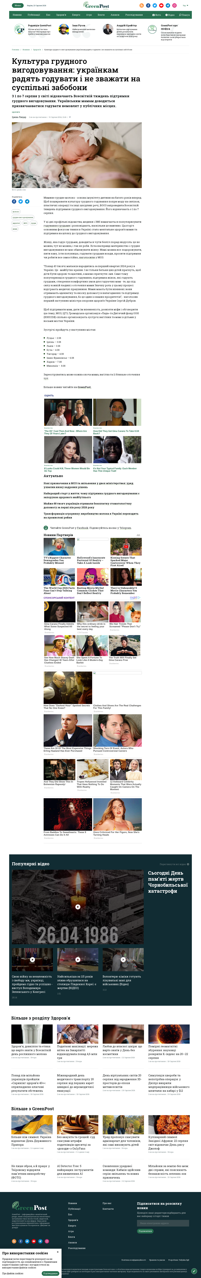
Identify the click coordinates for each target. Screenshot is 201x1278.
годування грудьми (57, 225)
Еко (48, 14)
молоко (16, 212)
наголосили (87, 257)
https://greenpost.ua (165, 1269)
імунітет (16, 223)
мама (15, 229)
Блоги (101, 14)
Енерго (76, 14)
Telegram (125, 527)
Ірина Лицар (19, 117)
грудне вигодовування (23, 217)
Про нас (107, 1203)
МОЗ (25, 223)
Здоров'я (61, 14)
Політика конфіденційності (133, 1260)
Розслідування (134, 14)
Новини (17, 14)
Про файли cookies (12, 1273)
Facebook (82, 527)
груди (33, 223)
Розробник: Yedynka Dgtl (178, 1260)
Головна (15, 49)
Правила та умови (157, 1260)
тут (46, 378)
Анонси (115, 14)
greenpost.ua (76, 1271)
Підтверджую (50, 1273)
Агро (89, 14)
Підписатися (145, 1231)
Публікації (34, 14)
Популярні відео (30, 864)
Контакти (108, 1208)
